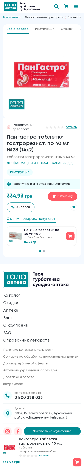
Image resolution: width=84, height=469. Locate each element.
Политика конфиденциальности (28, 350)
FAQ (7, 333)
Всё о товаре (18, 29)
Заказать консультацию (52, 431)
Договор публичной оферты (25, 363)
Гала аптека (11, 17)
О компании (15, 325)
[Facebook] (18, 431)
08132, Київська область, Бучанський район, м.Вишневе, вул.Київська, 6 (43, 415)
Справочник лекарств (26, 340)
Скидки (10, 303)
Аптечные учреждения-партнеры (30, 370)
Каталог (11, 295)
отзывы (71, 127)
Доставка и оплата (18, 377)
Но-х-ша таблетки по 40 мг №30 (41, 232)
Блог (7, 318)
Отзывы (67, 29)
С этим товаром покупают (31, 218)
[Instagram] (7, 431)
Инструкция (44, 29)
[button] (73, 207)
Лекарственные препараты (44, 17)
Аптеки (10, 310)
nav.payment (13, 384)
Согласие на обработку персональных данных (40, 356)
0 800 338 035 (28, 398)
